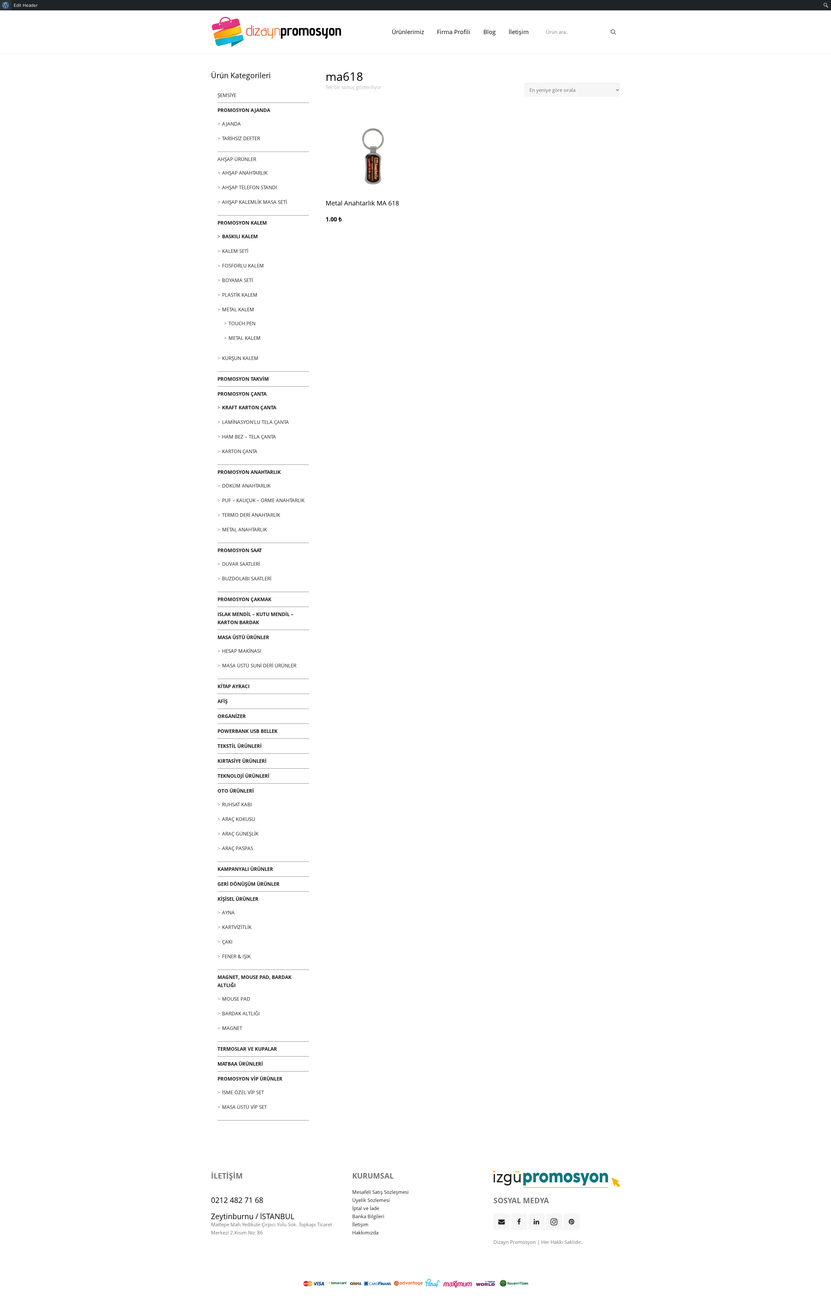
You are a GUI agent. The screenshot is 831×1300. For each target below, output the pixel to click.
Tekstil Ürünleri (239, 746)
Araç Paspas (237, 848)
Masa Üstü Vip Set (244, 1107)
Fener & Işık (236, 956)
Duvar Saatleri (241, 564)
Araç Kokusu (238, 819)
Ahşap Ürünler (236, 159)
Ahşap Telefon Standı (249, 187)
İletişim (360, 1224)
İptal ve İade (365, 1208)
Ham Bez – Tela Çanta (249, 436)
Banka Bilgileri (368, 1216)
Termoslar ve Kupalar (247, 1049)
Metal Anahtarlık (244, 529)
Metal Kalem (238, 309)
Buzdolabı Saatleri (246, 578)
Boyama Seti (237, 280)
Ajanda (231, 123)
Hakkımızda (365, 1232)
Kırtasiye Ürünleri (242, 761)
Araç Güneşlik (240, 833)
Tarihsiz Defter (241, 138)
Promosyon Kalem (242, 222)
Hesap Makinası (241, 651)
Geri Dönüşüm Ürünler (248, 884)
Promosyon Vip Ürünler (249, 1078)
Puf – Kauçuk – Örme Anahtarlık (263, 500)
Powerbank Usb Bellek (247, 731)
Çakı (227, 941)
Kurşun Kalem (240, 358)
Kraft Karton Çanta (249, 407)
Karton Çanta (239, 451)
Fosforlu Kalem (243, 265)
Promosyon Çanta (242, 393)
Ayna (228, 912)
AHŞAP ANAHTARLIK (244, 172)
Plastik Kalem (239, 294)
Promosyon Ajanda (243, 110)
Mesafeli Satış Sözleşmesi (380, 1192)
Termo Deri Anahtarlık (251, 515)
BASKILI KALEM (240, 236)
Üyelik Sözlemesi (371, 1200)
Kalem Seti (235, 251)
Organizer (231, 716)
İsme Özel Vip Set (243, 1092)
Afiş (222, 701)
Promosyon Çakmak (244, 599)
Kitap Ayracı (233, 686)
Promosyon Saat (239, 550)
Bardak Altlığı (241, 1013)
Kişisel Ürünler (237, 899)
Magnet (232, 1028)
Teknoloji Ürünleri (243, 776)
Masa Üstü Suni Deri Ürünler (259, 665)
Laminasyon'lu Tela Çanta (255, 422)
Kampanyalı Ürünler (245, 869)
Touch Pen (242, 323)
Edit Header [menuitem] (26, 5)
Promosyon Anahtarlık (249, 472)
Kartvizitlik (237, 927)
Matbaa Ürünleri (240, 1063)
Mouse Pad (236, 999)
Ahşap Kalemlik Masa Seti (254, 202)
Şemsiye (226, 95)
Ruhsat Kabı (237, 804)
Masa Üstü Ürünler (243, 637)
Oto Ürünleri (235, 790)
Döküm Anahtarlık (246, 485)
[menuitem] (5, 5)
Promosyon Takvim (243, 379)
